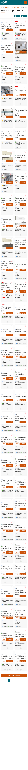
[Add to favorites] (11, 21)
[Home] (4, 2)
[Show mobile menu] (25, 2)
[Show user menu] (22, 2)
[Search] (20, 2)
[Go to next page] (18, 680)
